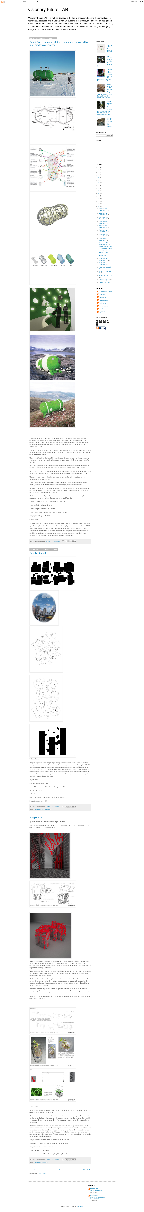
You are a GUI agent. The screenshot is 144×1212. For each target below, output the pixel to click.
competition (48, 809)
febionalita (103, 303)
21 (99, 175)
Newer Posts (34, 1170)
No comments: (56, 541)
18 (99, 183)
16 (99, 188)
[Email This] (66, 541)
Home (60, 1170)
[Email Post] (62, 541)
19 (99, 180)
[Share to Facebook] (73, 541)
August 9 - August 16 (105, 275)
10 (99, 204)
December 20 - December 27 (103, 209)
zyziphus (102, 312)
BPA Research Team (106, 291)
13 (99, 196)
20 (99, 177)
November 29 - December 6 (103, 222)
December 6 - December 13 (103, 218)
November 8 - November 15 (103, 235)
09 (99, 206)
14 (99, 193)
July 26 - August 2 (104, 280)
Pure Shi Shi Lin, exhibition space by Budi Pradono (109, 122)
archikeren (103, 297)
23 (99, 169)
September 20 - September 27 (104, 243)
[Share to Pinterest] (75, 541)
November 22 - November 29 (103, 226)
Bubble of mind (37, 553)
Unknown (102, 294)
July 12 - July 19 (104, 282)
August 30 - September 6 (103, 263)
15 (99, 191)
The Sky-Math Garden (96, 1190)
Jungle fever (36, 817)
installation (44, 1162)
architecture (38, 809)
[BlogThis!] (68, 541)
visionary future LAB (48, 9)
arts (43, 809)
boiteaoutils (94, 1195)
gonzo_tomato (104, 306)
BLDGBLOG (94, 1189)
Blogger (80, 1206)
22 (99, 172)
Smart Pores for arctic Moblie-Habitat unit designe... (105, 248)
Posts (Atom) (42, 1173)
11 (99, 201)
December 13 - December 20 (103, 213)
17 (99, 185)
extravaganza (104, 300)
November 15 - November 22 (103, 230)
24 (99, 167)
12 (99, 199)
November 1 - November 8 (103, 239)
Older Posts (86, 1170)
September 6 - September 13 (103, 259)
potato (101, 309)
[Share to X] (71, 541)
